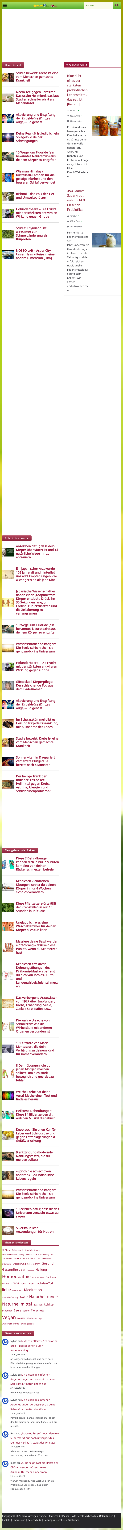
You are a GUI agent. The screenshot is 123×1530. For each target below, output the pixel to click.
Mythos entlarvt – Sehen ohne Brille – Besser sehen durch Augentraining (33, 1345)
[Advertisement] (61, 36)
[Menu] (4, 5)
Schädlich (7, 1310)
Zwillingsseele (27, 1323)
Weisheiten (32, 1318)
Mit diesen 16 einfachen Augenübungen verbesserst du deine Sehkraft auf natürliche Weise (32, 1379)
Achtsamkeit (17, 1250)
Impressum (19, 1519)
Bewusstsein (32, 1254)
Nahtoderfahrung (10, 1297)
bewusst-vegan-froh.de (34, 1515)
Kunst (23, 1283)
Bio (52, 1254)
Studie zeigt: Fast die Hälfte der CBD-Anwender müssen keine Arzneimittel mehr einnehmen (34, 1467)
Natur (24, 1297)
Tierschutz (37, 1310)
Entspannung (19, 1263)
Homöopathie (16, 1276)
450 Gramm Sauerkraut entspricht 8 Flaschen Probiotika (76, 200)
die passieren (44, 1258)
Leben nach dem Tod (40, 1283)
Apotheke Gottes (32, 1250)
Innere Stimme (38, 1277)
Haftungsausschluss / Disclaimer (61, 1519)
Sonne (26, 1310)
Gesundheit (11, 1269)
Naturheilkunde (43, 1296)
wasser (21, 1318)
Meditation (33, 1289)
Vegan (9, 1317)
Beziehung (44, 1254)
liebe (6, 1289)
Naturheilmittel (17, 1304)
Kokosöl (5, 1283)
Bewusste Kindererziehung (13, 1254)
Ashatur (73, 110)
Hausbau (30, 1270)
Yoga (40, 1318)
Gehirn (36, 1263)
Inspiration (51, 1277)
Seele (17, 1310)
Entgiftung (6, 1264)
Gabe (29, 1264)
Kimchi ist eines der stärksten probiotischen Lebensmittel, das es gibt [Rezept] (77, 90)
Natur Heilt (37, 1305)
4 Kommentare (76, 121)
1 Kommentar (76, 226)
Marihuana (17, 1290)
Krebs (15, 1283)
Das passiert (7, 1258)
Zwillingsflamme (10, 1323)
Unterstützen (106, 1515)
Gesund (47, 1263)
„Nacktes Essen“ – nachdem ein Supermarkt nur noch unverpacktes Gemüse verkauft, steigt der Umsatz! (34, 1438)
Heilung (41, 1269)
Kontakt (6, 1519)
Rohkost (49, 1304)
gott (23, 1269)
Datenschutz (34, 1519)
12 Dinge (6, 1250)
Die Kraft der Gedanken (24, 1258)
